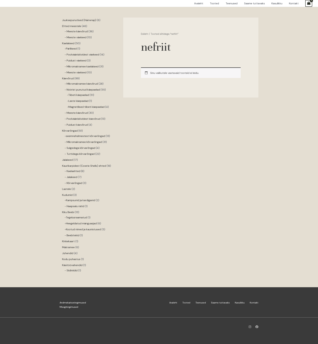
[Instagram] (249, 326)
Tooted (186, 302)
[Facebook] (256, 326)
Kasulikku (240, 302)
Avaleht (173, 302)
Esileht (144, 34)
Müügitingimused (69, 306)
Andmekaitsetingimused (73, 302)
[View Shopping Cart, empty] (308, 3)
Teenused (200, 302)
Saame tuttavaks (220, 302)
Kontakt (254, 302)
